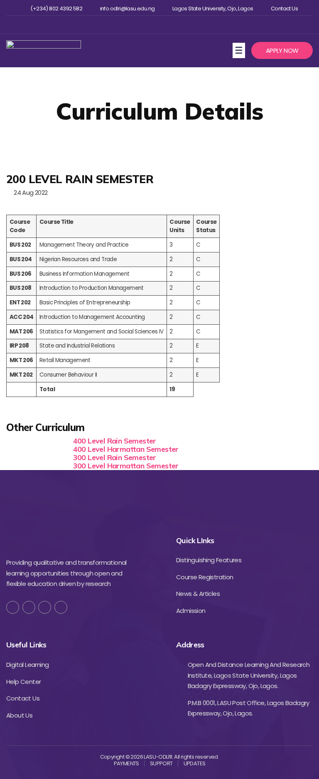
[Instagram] (158, 25)
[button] (282, 50)
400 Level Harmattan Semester (126, 449)
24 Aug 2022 (29, 192)
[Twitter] (145, 25)
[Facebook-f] (12, 607)
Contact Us (284, 8)
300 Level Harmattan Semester (126, 465)
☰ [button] (240, 50)
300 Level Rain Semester (114, 457)
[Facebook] (131, 25)
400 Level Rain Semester (114, 441)
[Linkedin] (172, 25)
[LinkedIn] (60, 607)
